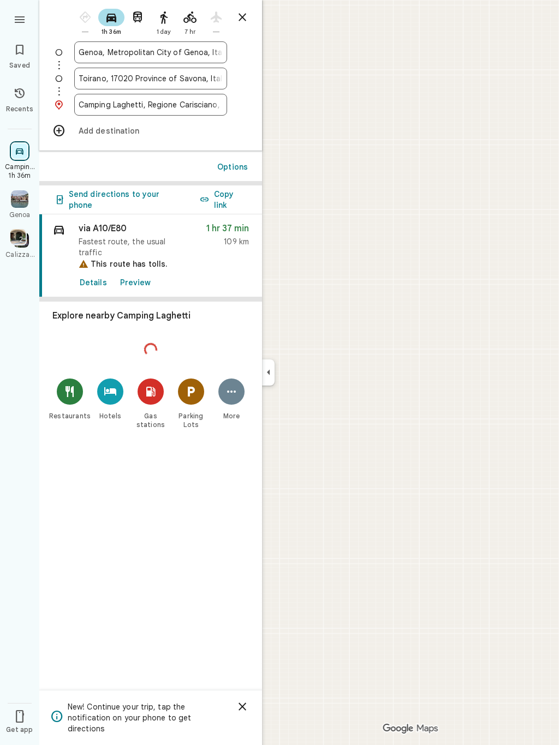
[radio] (85, 21)
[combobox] (151, 52)
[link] (150, 255)
